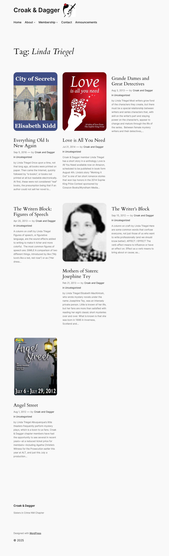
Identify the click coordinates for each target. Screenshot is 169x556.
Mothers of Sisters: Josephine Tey (80, 273)
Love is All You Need (84, 140)
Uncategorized (24, 157)
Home (17, 22)
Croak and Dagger (45, 152)
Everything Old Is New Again (31, 143)
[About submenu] (34, 22)
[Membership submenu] (57, 22)
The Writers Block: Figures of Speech (33, 211)
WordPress (35, 533)
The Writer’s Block (131, 209)
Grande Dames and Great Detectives (130, 81)
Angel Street (26, 405)
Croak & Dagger (37, 10)
